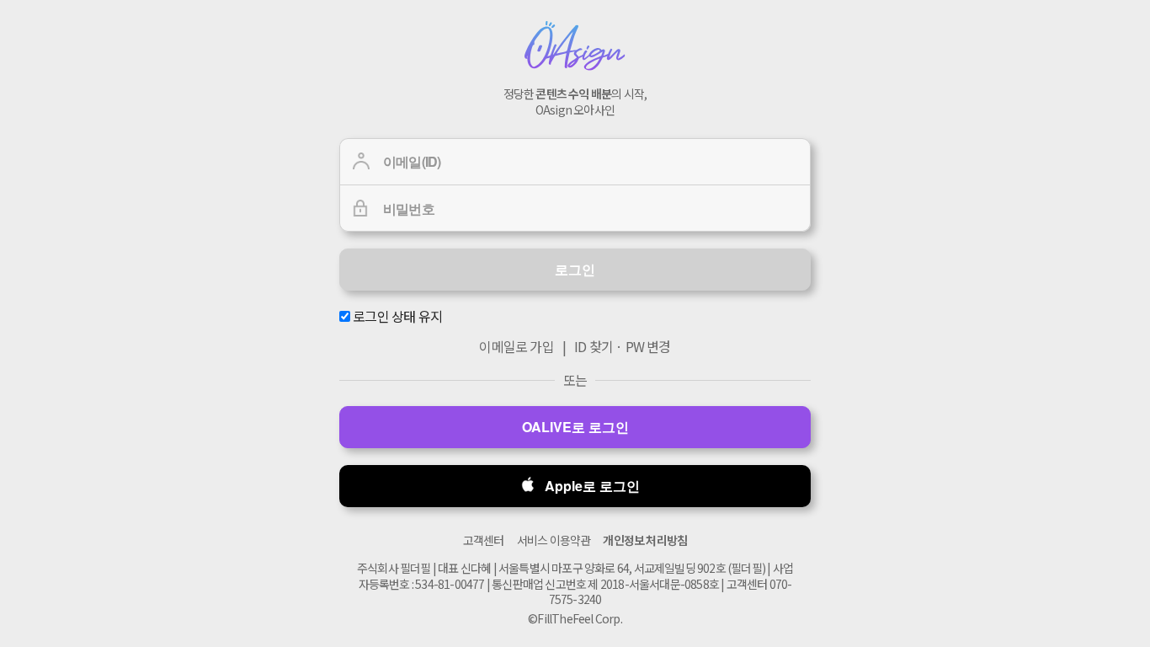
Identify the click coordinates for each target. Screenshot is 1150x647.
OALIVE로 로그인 (575, 426)
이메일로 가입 (516, 347)
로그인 (575, 269)
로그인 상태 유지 (396, 316)
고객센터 (483, 540)
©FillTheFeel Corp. (575, 618)
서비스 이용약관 (554, 540)
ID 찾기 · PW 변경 (622, 347)
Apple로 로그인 (592, 485)
